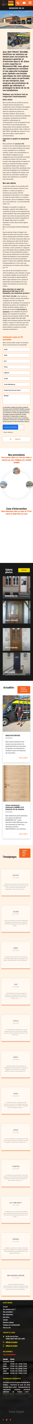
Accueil (5, 1307)
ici (28, 421)
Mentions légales (8, 1322)
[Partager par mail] (10, 1419)
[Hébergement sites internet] (16, 1415)
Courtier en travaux (16, 471)
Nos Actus (6, 1317)
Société (16, 346)
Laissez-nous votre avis (24, 853)
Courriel (16, 375)
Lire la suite (23, 758)
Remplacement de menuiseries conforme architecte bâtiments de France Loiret (16, 1389)
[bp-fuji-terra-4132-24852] (16, 783)
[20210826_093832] (16, 713)
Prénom (16, 363)
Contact (5, 1320)
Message (16, 392)
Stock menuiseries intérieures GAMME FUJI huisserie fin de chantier (15, 807)
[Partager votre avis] (6, 1419)
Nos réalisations (8, 1314)
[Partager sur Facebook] (3, 1419)
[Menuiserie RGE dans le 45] (18, 40)
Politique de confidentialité (11, 1325)
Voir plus (24, 570)
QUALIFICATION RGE (13, 735)
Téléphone (16, 369)
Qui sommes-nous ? (9, 1309)
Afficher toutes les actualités (24, 689)
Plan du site (6, 1328)
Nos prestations (8, 1312)
